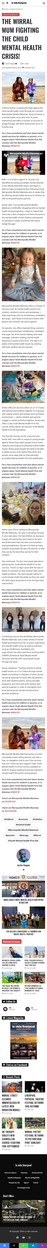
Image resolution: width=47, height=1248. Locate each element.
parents (11, 835)
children (10, 819)
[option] (23, 1211)
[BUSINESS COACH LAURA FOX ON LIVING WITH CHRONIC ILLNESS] (12, 952)
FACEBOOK (10, 801)
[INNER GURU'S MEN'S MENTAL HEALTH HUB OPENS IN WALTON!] (23, 886)
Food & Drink (37, 1173)
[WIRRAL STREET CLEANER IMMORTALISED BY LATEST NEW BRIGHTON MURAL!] (12, 1086)
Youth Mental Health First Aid (24, 840)
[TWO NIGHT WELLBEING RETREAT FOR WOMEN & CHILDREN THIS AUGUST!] (12, 977)
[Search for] (44, 4)
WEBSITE (15, 146)
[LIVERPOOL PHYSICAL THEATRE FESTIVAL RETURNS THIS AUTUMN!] (35, 1086)
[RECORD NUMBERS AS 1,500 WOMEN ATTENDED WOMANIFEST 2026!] (35, 977)
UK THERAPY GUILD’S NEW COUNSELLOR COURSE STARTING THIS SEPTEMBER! (11, 1139)
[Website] (23, 869)
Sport (26, 1183)
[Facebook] (18, 1238)
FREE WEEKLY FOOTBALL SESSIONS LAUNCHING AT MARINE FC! (23, 1218)
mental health (24, 824)
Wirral (38, 835)
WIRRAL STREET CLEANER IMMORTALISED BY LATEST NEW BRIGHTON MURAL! (11, 1103)
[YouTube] (24, 1238)
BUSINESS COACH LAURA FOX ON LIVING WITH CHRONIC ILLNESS (11, 962)
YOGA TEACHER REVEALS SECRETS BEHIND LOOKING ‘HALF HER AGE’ (34, 962)
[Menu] (3, 4)
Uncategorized (23, 1188)
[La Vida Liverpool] (16, 3)
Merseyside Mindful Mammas (23, 830)
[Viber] (42, 1245)
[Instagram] (30, 1238)
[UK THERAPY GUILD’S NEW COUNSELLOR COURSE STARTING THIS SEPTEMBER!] (12, 1123)
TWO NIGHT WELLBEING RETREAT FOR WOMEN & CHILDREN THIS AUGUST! (11, 988)
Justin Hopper (10, 64)
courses (24, 819)
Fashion (24, 1173)
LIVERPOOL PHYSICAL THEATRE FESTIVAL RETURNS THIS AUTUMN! (34, 1101)
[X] (14, 1245)
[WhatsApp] (23, 1245)
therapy (24, 835)
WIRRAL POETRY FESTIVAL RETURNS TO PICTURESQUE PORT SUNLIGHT (34, 1137)
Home (6, 9)
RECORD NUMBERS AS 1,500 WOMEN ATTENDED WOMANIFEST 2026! (34, 988)
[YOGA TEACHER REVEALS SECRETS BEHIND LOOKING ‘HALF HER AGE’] (35, 952)
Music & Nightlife (32, 1178)
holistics (38, 819)
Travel (35, 1183)
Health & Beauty (16, 9)
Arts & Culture (10, 1173)
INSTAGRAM (10, 811)
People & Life (14, 1183)
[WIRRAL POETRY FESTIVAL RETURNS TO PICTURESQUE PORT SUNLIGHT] (35, 1123)
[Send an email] (16, 64)
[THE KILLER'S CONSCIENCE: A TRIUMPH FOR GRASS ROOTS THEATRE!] (23, 917)
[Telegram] (33, 1245)
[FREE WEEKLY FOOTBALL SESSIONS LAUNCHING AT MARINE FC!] (23, 1211)
